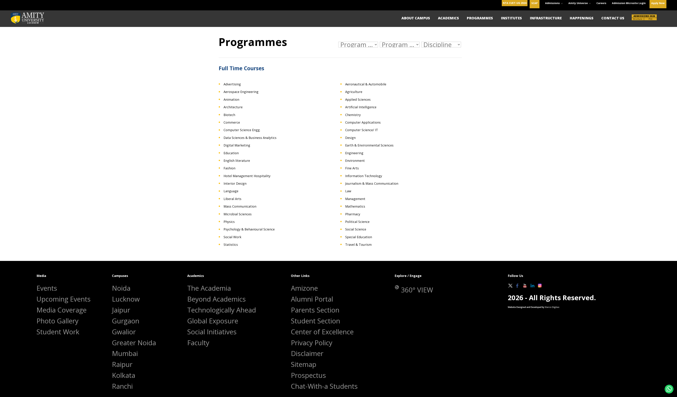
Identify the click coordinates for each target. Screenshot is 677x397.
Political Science (357, 222)
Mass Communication (240, 206)
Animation (231, 100)
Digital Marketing (237, 145)
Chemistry (353, 115)
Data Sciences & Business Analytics (250, 138)
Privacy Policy (311, 342)
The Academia (209, 288)
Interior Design (235, 184)
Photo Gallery (57, 320)
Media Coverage (61, 309)
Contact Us (612, 18)
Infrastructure (546, 18)
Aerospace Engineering (241, 92)
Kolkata (123, 375)
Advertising (232, 84)
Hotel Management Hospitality (247, 176)
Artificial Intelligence (360, 107)
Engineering (354, 153)
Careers (601, 3)
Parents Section (315, 309)
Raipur (122, 364)
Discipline (437, 44)
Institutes (511, 18)
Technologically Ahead (221, 309)
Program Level (357, 44)
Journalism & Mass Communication (371, 184)
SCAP (534, 3)
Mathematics (355, 206)
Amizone (304, 288)
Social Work (232, 237)
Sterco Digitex (552, 307)
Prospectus (308, 375)
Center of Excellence (322, 331)
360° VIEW (417, 289)
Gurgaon (125, 320)
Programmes (480, 18)
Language (231, 191)
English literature (237, 161)
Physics (229, 222)
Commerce (232, 122)
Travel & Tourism (358, 245)
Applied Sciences (358, 100)
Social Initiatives (212, 331)
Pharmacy (352, 214)
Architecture (233, 107)
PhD (650, 19)
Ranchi (122, 386)
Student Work (57, 331)
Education (231, 153)
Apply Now (658, 3)
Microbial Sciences (238, 214)
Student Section (315, 320)
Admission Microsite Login (629, 3)
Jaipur (121, 309)
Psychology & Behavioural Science (249, 229)
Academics (448, 18)
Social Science (355, 229)
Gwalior (124, 331)
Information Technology (363, 176)
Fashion (229, 168)
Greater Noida (134, 342)
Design (350, 138)
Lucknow (126, 299)
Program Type (398, 44)
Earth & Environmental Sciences (369, 145)
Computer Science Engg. (242, 130)
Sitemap (303, 364)
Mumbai (125, 353)
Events (46, 288)
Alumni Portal (312, 299)
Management (355, 199)
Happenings (581, 18)
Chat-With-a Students (324, 386)
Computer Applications (363, 122)
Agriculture (353, 92)
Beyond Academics (216, 299)
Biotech (229, 115)
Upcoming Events (63, 299)
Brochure (637, 19)
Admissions (552, 3)
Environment (355, 161)
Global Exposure (212, 320)
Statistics (231, 245)
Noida (121, 288)
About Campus (415, 18)
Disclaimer (307, 353)
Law (348, 191)
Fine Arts (352, 168)
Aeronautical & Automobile (365, 84)
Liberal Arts (232, 199)
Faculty (198, 342)
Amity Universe (578, 3)
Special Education (358, 237)
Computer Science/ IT (361, 130)
